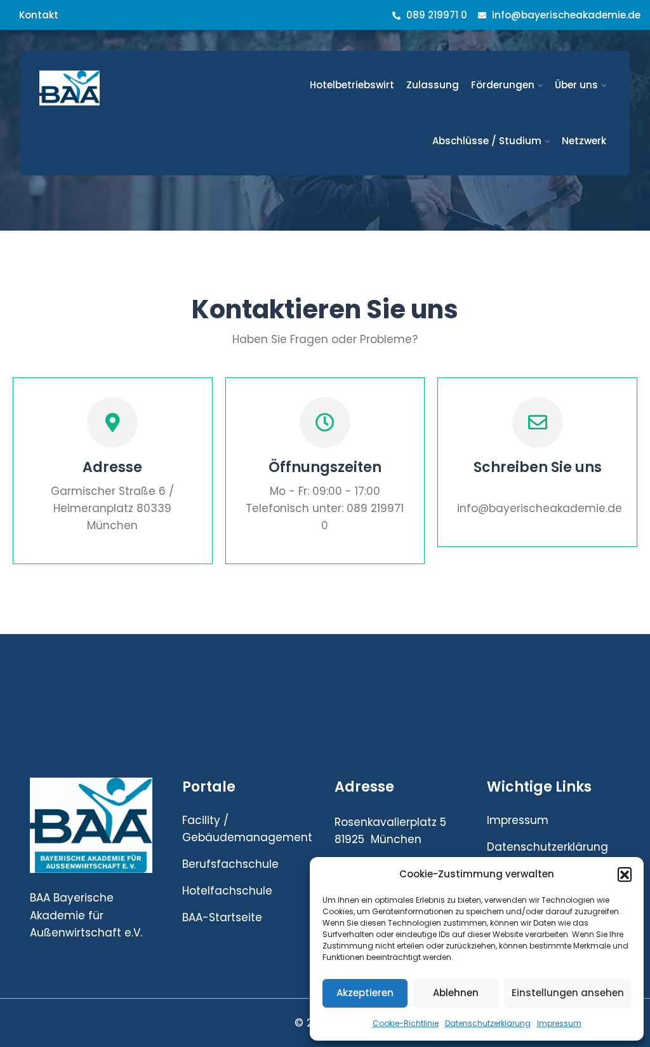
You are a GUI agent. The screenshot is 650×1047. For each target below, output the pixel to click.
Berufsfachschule (230, 864)
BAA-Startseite (222, 917)
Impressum (559, 1023)
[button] (624, 874)
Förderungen (502, 84)
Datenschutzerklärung (488, 1023)
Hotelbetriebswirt (352, 84)
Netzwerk (584, 140)
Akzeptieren (365, 992)
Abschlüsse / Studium (486, 140)
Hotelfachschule (227, 890)
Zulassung (432, 84)
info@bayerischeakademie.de (566, 15)
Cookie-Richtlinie (406, 1023)
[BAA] (103, 88)
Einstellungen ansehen (568, 992)
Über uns (576, 84)
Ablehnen (456, 992)
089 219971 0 (435, 15)
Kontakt (38, 15)
